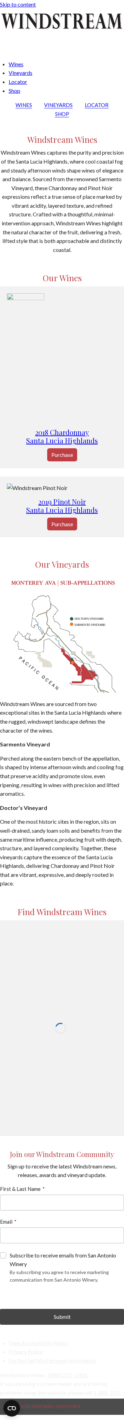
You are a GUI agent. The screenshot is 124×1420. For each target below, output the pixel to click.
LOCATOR (96, 105)
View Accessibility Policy (38, 1343)
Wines (16, 64)
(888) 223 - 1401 (68, 1375)
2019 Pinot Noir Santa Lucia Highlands (62, 506)
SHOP (62, 114)
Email (6, 1221)
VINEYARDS (58, 105)
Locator (18, 81)
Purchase (62, 454)
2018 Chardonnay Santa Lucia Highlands (62, 436)
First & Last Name (20, 1189)
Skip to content (18, 4)
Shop (14, 90)
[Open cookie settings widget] (11, 1408)
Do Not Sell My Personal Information (52, 1360)
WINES (24, 105)
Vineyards (20, 72)
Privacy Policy (25, 1351)
